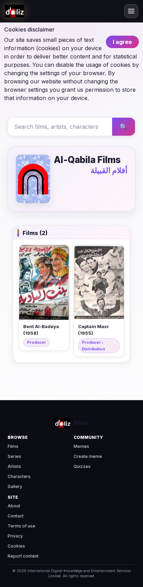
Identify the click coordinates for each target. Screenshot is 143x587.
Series (14, 456)
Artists (14, 466)
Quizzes (82, 466)
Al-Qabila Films (87, 159)
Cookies (16, 546)
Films (13, 446)
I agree (122, 41)
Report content (23, 556)
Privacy (15, 536)
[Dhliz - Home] (14, 11)
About (14, 505)
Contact (16, 515)
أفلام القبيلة (109, 170)
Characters (19, 476)
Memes (81, 446)
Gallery (15, 486)
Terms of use (21, 526)
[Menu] (131, 11)
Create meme (88, 456)
